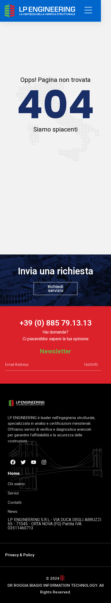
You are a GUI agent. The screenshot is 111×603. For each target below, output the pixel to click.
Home (14, 473)
